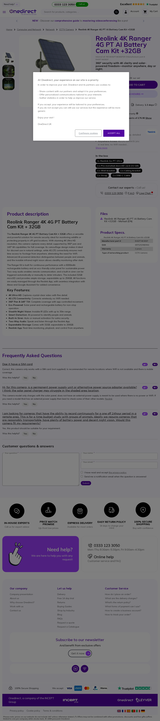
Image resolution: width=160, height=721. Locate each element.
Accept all (114, 133)
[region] (81, 106)
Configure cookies (88, 133)
